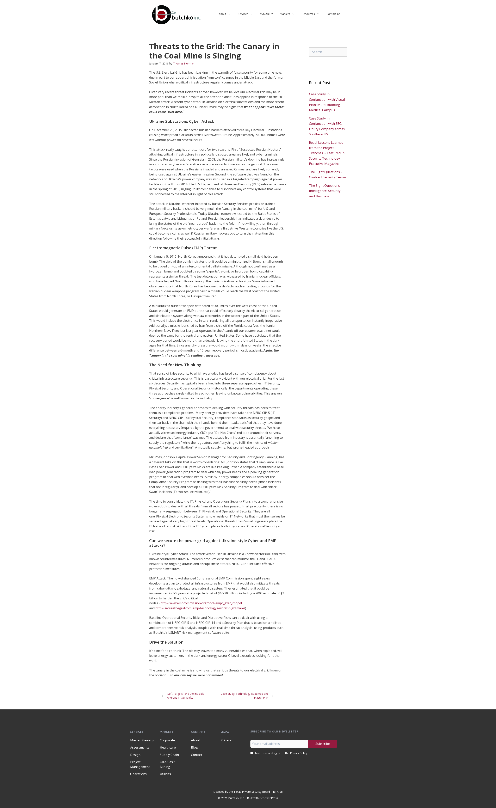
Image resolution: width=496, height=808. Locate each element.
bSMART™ (266, 14)
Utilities (165, 774)
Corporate (167, 740)
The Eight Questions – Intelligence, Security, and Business (325, 190)
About (222, 14)
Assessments (139, 747)
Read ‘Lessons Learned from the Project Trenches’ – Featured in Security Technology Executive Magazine (326, 153)
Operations (138, 774)
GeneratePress (268, 798)
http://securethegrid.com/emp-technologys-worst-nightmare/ (200, 608)
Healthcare (168, 747)
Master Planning (142, 740)
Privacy (226, 740)
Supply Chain (169, 755)
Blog (194, 747)
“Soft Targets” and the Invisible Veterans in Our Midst (185, 695)
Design (135, 755)
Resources (308, 14)
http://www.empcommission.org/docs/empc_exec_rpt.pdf (201, 603)
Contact (196, 755)
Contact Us (333, 14)
